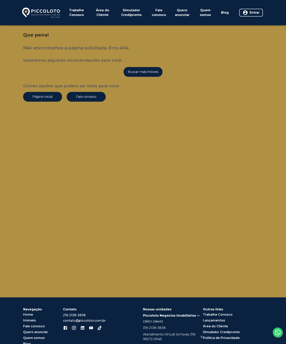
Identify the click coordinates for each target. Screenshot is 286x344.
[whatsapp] (277, 332)
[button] (173, 316)
